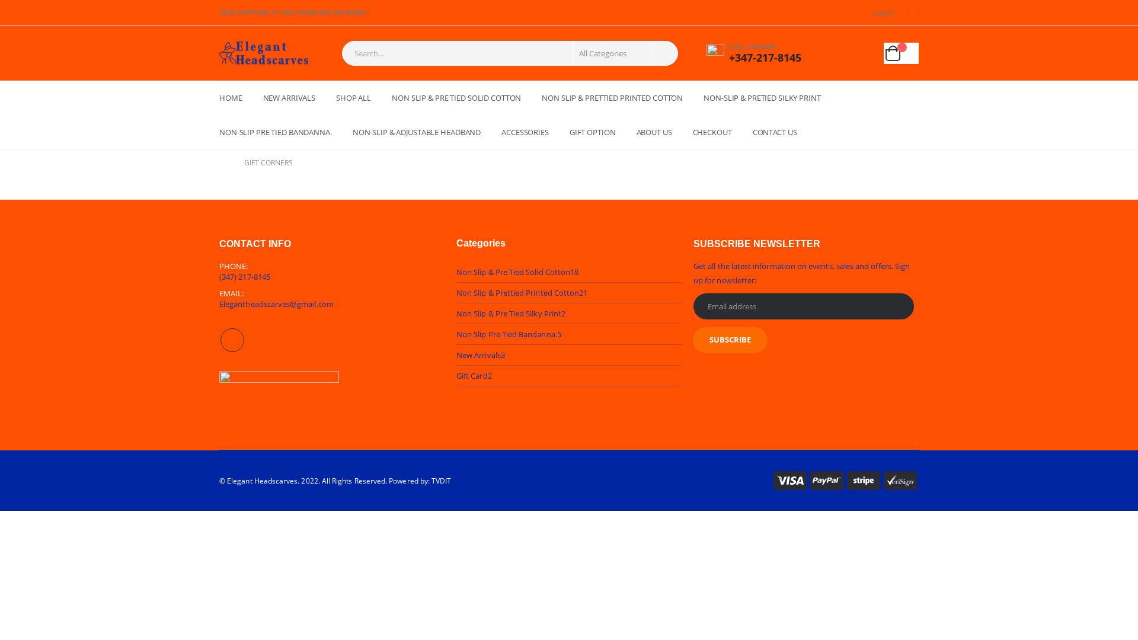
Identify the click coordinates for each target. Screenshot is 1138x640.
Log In (884, 12)
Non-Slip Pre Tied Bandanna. (275, 132)
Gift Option (593, 132)
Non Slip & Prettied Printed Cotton (612, 97)
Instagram (232, 340)
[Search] (662, 53)
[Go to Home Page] (223, 163)
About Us (654, 132)
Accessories (525, 132)
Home (230, 97)
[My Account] (834, 53)
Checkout (712, 132)
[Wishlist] (863, 53)
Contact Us (775, 132)
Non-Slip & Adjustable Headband (417, 132)
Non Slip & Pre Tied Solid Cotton (456, 97)
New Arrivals (289, 97)
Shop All (353, 97)
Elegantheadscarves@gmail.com (276, 304)
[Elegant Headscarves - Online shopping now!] (263, 53)
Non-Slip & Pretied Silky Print (762, 97)
